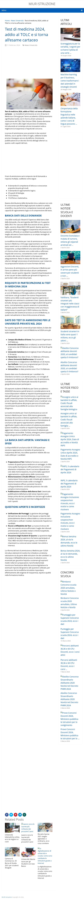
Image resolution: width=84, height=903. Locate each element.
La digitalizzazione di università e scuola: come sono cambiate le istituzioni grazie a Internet (45, 872)
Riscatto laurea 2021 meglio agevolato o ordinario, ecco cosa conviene (43, 838)
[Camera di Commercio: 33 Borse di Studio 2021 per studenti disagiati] (12, 851)
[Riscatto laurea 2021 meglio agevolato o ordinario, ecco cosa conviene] (45, 827)
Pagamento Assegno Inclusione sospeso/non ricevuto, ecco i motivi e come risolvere (70, 521)
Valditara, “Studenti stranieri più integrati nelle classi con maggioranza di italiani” (70, 303)
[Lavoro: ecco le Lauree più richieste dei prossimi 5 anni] (28, 828)
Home (7, 20)
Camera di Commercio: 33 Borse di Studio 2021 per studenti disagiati (12, 863)
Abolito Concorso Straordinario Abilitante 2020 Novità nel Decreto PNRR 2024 (69, 699)
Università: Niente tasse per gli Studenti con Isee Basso (28, 862)
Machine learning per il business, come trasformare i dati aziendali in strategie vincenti (70, 80)
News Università (17, 20)
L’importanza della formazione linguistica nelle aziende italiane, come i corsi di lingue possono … (69, 116)
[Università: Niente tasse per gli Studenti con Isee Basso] (28, 852)
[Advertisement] (29, 63)
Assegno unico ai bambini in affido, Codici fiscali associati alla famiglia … (69, 419)
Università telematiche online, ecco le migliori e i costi (12, 838)
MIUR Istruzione (42, 4)
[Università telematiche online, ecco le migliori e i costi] (12, 828)
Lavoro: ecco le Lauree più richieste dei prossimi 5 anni (27, 838)
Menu (4, 10)
